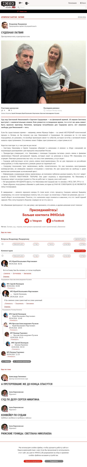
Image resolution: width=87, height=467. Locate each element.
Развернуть (11, 288)
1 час (36, 244)
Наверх (6, 361)
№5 (8, 352)
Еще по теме (6, 232)
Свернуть (6, 273)
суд (14, 227)
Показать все (18, 244)
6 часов (67, 244)
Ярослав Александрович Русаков (25, 335)
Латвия (10, 227)
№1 (10, 261)
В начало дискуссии (22, 361)
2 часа (50, 244)
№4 (10, 314)
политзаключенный (49, 227)
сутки (82, 244)
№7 (11, 333)
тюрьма (19, 227)
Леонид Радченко (6, 113)
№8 (12, 343)
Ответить (6, 276)
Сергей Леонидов (19, 294)
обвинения (61, 227)
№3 (11, 291)
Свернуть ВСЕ (80, 239)
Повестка (23, 11)
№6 (10, 323)
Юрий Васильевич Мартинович (23, 316)
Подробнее (54, 461)
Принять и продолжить (33, 461)
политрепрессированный (32, 227)
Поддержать (17, 273)
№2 (8, 284)
